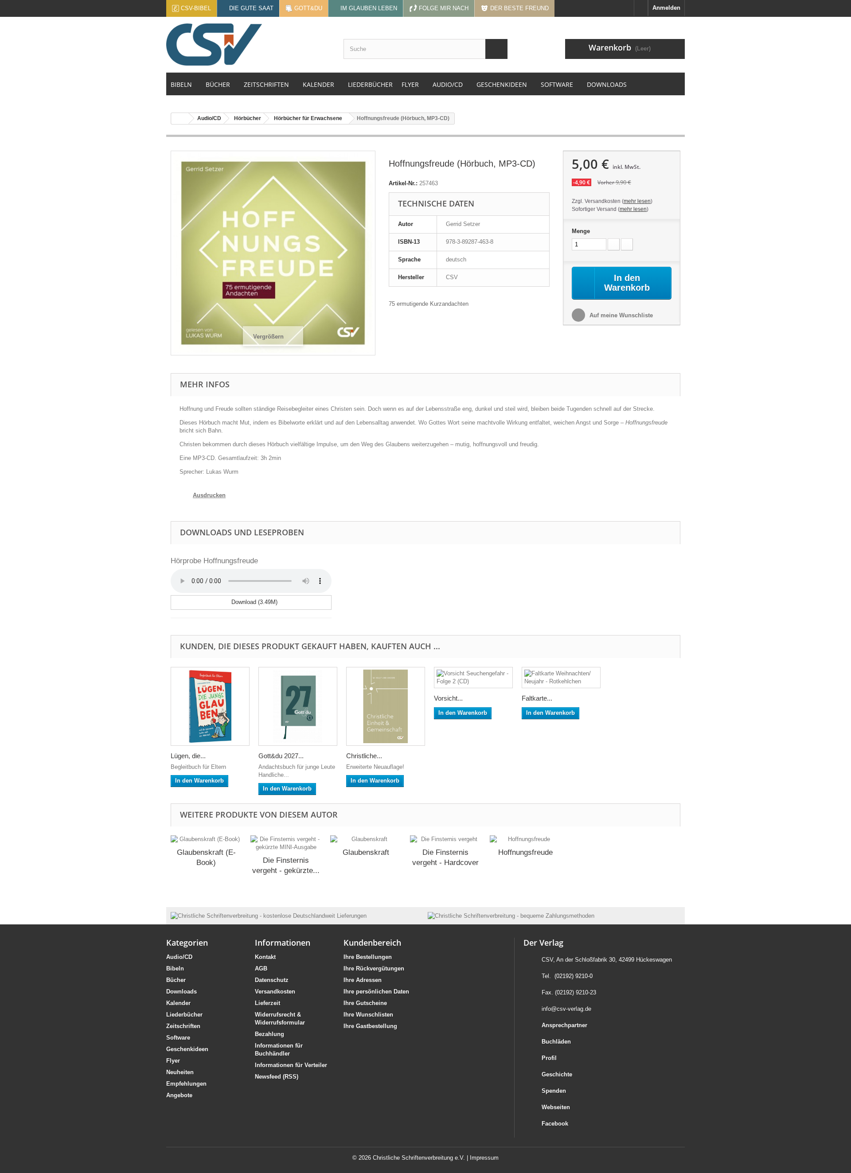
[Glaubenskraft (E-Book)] (206, 839)
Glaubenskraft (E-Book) (206, 857)
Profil (549, 1058)
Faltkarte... (537, 698)
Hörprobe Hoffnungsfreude (214, 561)
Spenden (554, 1090)
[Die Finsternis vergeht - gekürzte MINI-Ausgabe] (285, 843)
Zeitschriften (183, 1026)
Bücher (176, 980)
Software (178, 1037)
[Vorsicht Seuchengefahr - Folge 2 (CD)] (473, 677)
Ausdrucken (209, 495)
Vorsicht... (448, 698)
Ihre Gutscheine (365, 1003)
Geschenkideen (187, 1049)
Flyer (173, 1060)
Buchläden (556, 1041)
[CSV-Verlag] (248, 44)
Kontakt (265, 957)
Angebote (179, 1095)
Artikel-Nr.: (403, 183)
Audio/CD (179, 957)
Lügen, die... (188, 756)
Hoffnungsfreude (525, 852)
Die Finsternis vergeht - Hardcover (445, 857)
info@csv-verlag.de (566, 1008)
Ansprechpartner (564, 1025)
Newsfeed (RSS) (276, 1076)
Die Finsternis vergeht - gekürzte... (286, 865)
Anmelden (666, 7)
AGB (261, 968)
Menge (581, 231)
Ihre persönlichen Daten (376, 991)
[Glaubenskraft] (365, 839)
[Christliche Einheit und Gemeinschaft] (385, 706)
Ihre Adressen (363, 980)
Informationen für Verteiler (291, 1065)
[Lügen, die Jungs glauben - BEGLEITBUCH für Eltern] (210, 706)
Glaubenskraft (366, 852)
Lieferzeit (267, 1003)
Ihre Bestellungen (368, 957)
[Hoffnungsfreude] (525, 839)
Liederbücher (184, 1014)
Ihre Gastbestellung (370, 1026)
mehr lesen (637, 201)
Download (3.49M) (253, 602)
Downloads (181, 991)
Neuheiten (180, 1072)
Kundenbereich (372, 942)
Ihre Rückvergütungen (374, 968)
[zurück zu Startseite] (180, 118)
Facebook (555, 1123)
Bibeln (175, 968)
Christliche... (364, 756)
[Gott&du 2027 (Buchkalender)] (297, 706)
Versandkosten (275, 991)
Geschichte (557, 1074)
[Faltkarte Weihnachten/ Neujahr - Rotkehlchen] (561, 677)
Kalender (178, 1003)
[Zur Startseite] (641, 8)
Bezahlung (269, 1034)
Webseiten (556, 1107)
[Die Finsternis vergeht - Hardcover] (445, 839)
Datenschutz (272, 980)
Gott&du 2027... (281, 756)
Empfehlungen (186, 1083)
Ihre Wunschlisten (368, 1014)
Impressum (484, 1157)
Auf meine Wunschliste (620, 315)
